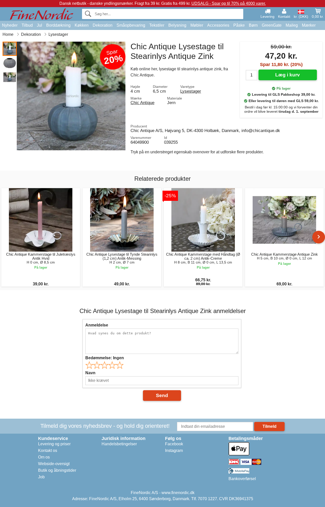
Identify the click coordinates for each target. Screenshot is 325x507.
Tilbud (27, 25)
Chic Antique (142, 102)
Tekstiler (156, 25)
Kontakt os (47, 450)
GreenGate (272, 25)
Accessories (218, 25)
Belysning (177, 25)
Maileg (292, 25)
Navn (90, 373)
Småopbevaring (131, 25)
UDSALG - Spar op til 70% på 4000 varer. (228, 3)
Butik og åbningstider (57, 470)
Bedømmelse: (104, 358)
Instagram (174, 450)
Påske (239, 25)
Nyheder (10, 25)
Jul (39, 25)
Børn (253, 25)
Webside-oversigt (54, 464)
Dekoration (102, 25)
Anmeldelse (96, 325)
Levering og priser (54, 444)
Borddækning (58, 25)
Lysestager (190, 91)
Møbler (196, 25)
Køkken (82, 25)
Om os (44, 457)
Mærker (309, 25)
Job (41, 477)
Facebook (174, 444)
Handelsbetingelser (119, 444)
